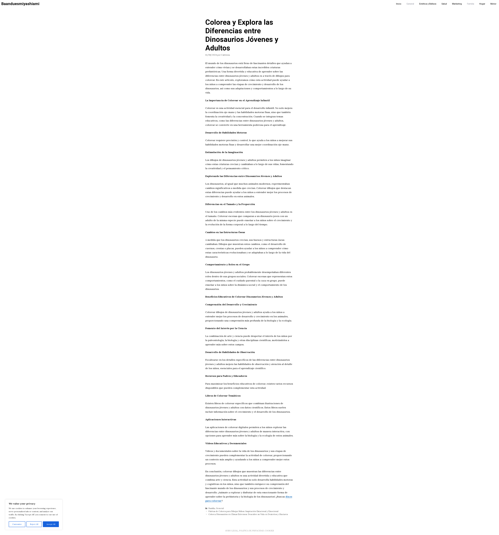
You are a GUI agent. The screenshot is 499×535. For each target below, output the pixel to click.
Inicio (398, 3)
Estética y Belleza (427, 3)
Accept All (51, 524)
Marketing (457, 3)
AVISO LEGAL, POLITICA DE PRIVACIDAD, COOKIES (249, 530)
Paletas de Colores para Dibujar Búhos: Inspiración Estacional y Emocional (243, 511)
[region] (33, 514)
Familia (470, 3)
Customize (17, 524)
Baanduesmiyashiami (20, 4)
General (410, 3)
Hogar (482, 3)
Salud (444, 3)
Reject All (34, 524)
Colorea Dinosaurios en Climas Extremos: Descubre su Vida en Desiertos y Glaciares (248, 514)
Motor (493, 3)
